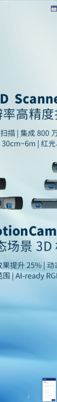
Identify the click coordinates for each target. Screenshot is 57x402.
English (53, 1)
